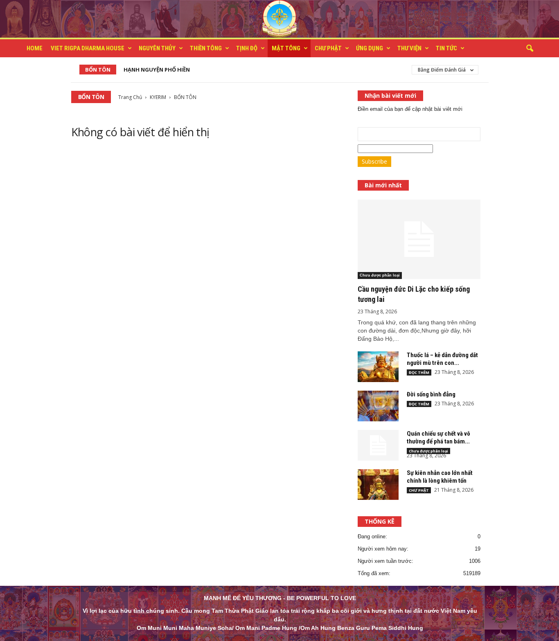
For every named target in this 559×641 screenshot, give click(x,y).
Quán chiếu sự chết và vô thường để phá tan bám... (438, 437)
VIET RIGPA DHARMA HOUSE (87, 48)
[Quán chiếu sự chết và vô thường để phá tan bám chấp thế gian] (378, 445)
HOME (35, 48)
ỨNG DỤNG (369, 48)
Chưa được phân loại (380, 275)
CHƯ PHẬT (328, 48)
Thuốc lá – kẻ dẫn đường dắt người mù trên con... (442, 359)
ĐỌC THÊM (419, 372)
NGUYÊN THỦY (157, 48)
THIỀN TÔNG (206, 48)
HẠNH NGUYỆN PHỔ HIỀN (157, 69)
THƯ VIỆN (409, 48)
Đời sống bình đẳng (431, 394)
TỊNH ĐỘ (246, 48)
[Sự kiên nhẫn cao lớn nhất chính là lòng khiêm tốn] (378, 484)
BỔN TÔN (97, 69)
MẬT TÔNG (286, 48)
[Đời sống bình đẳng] (378, 406)
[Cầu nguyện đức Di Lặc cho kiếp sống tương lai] (419, 239)
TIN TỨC (446, 48)
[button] (530, 49)
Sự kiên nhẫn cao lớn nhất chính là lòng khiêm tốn (440, 476)
